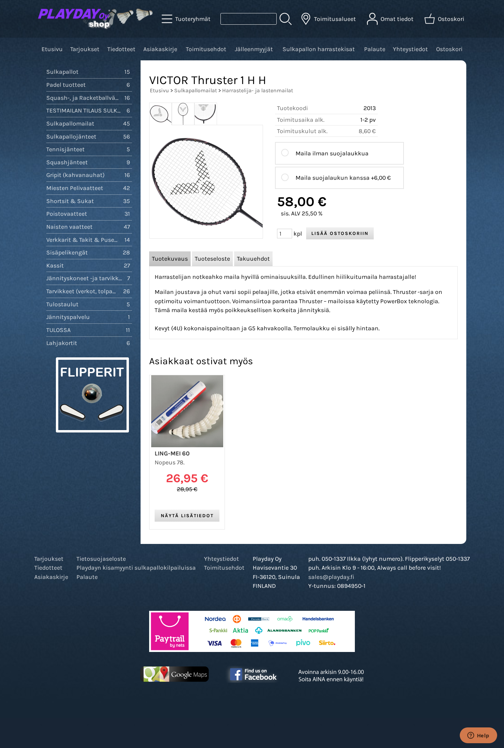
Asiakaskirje (160, 49)
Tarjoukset (84, 49)
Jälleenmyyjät (254, 49)
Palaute (374, 49)
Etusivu (52, 49)
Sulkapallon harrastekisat (319, 49)
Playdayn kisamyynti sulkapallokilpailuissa (136, 567)
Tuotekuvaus (170, 258)
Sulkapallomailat (195, 90)
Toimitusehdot (206, 49)
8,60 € (367, 131)
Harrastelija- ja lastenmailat (257, 90)
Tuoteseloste (212, 258)
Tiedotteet (121, 49)
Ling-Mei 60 (172, 453)
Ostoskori (449, 49)
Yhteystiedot (410, 49)
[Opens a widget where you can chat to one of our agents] (478, 736)
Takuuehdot (253, 258)
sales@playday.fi (331, 576)
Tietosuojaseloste (101, 558)
